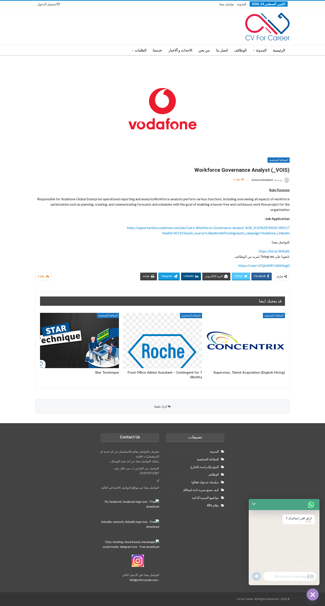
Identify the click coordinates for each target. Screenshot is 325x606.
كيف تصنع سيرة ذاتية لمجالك (201, 490)
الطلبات (140, 50)
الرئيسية (279, 50)
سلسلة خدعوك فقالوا (205, 482)
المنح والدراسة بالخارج (204, 467)
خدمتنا (157, 50)
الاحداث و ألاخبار (180, 50)
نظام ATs (213, 505)
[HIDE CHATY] (313, 594)
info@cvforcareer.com (144, 580)
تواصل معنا (227, 4)
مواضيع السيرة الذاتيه (205, 497)
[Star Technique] (79, 340)
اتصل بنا (222, 50)
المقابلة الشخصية (278, 160)
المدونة (241, 4)
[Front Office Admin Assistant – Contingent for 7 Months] (162, 340)
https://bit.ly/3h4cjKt (274, 251)
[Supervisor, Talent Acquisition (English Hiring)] (245, 340)
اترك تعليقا (161, 406)
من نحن (204, 50)
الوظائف (240, 50)
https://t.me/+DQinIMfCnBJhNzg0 (264, 266)
